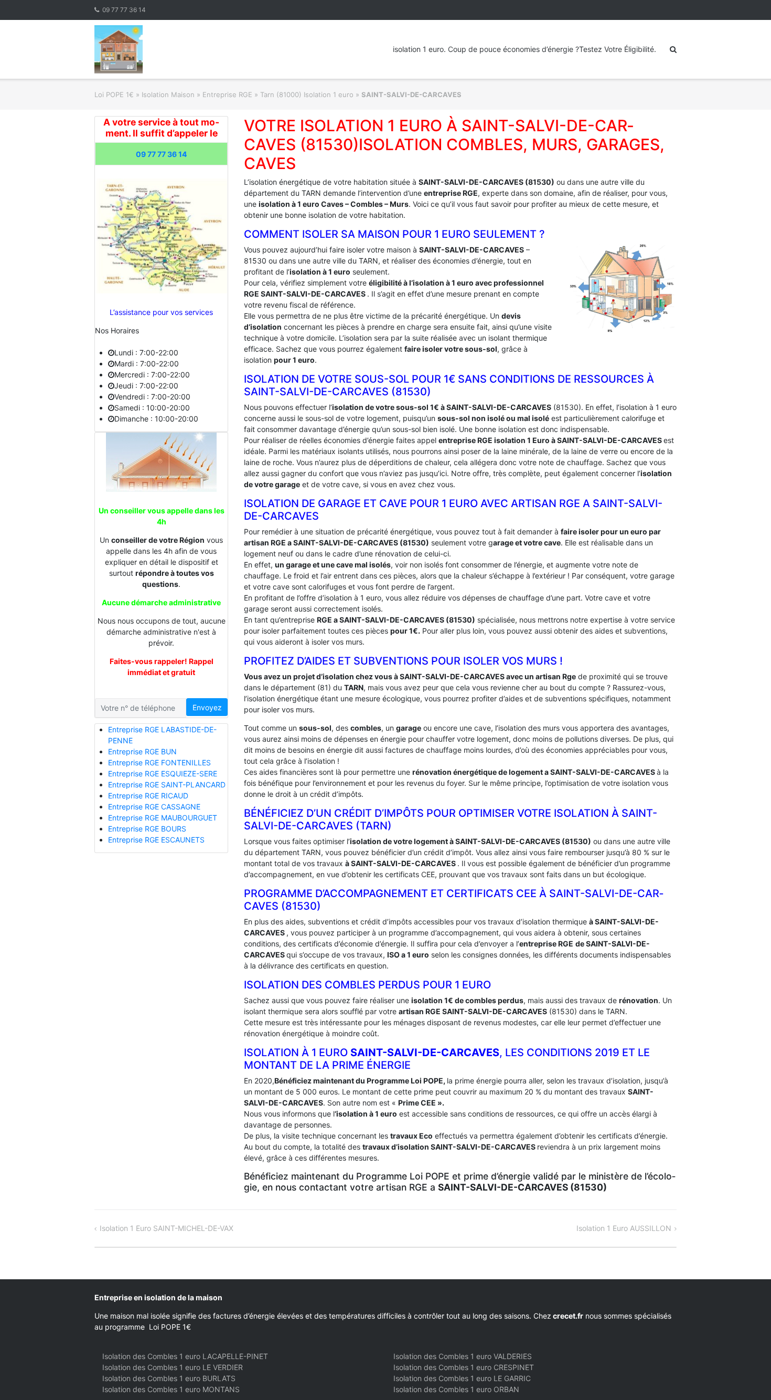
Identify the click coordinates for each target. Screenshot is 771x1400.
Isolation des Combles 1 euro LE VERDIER (172, 1367)
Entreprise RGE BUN (142, 751)
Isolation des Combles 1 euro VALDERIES (462, 1356)
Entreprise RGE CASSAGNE (154, 806)
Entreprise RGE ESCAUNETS (156, 839)
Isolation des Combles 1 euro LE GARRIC (462, 1378)
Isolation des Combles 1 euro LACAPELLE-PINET (185, 1356)
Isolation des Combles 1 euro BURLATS (168, 1378)
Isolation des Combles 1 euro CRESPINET (463, 1367)
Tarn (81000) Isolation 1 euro (307, 94)
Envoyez (207, 707)
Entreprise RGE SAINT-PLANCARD (167, 784)
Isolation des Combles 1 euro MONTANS (171, 1389)
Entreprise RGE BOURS (147, 828)
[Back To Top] (745, 1375)
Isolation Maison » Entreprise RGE (197, 94)
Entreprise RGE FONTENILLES (159, 762)
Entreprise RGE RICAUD (148, 795)
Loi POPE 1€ (114, 94)
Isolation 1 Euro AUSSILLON (623, 1228)
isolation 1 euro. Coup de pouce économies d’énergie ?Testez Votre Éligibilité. (524, 49)
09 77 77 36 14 (124, 10)
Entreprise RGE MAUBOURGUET (162, 817)
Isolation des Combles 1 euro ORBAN (456, 1389)
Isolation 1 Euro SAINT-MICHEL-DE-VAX (166, 1228)
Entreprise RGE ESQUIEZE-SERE (162, 773)
